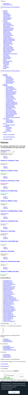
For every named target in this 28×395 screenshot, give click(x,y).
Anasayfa (5, 10)
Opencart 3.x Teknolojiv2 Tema (9, 221)
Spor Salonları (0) (7, 305)
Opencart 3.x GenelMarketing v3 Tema (11, 211)
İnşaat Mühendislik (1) (8, 283)
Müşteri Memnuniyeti (8, 341)
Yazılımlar (5, 21)
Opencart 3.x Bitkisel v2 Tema (9, 200)
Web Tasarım (6, 63)
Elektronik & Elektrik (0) (8, 289)
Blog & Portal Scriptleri (8, 48)
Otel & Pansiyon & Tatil (8, 27)
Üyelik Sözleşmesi (7, 348)
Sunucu (5, 59)
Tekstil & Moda (6, 36)
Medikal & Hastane (7, 42)
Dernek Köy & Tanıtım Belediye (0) (11, 300)
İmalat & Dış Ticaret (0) (8, 301)
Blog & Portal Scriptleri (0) (9, 308)
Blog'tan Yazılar (6, 16)
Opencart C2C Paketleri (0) (9, 321)
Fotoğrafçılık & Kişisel (8, 43)
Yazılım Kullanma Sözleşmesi (9, 349)
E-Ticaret (5, 66)
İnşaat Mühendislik (7, 24)
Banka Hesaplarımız (7, 18)
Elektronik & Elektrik (8, 30)
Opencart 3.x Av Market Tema (9, 190)
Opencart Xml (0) (7, 320)
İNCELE (5, 156)
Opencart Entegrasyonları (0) (9, 316)
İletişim (4, 68)
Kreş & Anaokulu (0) (7, 291)
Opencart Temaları (4, 163)
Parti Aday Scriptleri (7, 46)
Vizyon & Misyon (7, 15)
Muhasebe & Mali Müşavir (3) (9, 299)
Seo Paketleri (6, 67)
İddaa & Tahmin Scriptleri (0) (9, 310)
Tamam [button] (14, 392)
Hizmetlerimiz (6, 62)
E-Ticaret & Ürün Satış (8, 35)
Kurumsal (5, 11)
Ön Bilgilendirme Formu (8, 347)
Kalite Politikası (6, 346)
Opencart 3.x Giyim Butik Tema (9, 241)
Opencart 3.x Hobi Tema (7, 251)
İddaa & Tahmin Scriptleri (8, 50)
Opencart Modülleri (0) (8, 313)
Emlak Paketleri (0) (7, 285)
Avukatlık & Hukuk (7, 37)
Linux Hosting (6, 56)
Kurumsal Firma (6, 22)
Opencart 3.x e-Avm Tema (8, 231)
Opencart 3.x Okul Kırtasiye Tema (10, 261)
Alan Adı (5, 20)
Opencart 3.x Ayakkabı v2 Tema (10, 160)
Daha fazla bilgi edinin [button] (6, 388)
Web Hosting (6, 54)
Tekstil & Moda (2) (7, 295)
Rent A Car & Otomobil (8, 25)
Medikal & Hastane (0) (8, 302)
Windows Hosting (7, 57)
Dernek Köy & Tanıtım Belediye (10, 53)
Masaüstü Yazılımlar (7, 51)
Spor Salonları (6, 45)
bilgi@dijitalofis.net (5, 366)
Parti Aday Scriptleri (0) (8, 306)
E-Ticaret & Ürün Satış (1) (9, 294)
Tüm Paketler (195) (7, 280)
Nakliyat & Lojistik (7, 34)
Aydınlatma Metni (7, 340)
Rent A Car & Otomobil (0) (9, 284)
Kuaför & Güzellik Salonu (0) (9, 297)
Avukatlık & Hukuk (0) (8, 296)
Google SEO (6, 64)
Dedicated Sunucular (7, 61)
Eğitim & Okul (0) (7, 290)
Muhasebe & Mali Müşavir (9, 40)
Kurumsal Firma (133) (8, 281)
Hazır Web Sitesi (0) (7, 312)
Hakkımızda (5, 13)
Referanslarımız (6, 14)
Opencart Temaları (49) (8, 315)
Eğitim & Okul (6, 31)
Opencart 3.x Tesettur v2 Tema (9, 170)
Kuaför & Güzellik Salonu (9, 38)
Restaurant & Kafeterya (8, 29)
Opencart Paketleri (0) (8, 317)
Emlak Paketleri (6, 26)
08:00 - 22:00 (7, 377)
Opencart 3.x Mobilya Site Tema (10, 271)
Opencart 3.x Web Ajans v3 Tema (10, 180)
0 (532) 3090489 (4, 363)
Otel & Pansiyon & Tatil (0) (9, 286)
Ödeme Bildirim (6, 19)
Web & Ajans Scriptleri (8, 47)
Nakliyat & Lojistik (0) (8, 292)
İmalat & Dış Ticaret (7, 41)
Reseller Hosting (6, 58)
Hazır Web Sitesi (6, 52)
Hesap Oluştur (6, 3)
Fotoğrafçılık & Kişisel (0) (9, 303)
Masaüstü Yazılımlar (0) (8, 311)
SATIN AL (5, 157)
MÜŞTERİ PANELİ (7, 4)
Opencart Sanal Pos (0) (8, 318)
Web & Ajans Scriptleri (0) (9, 307)
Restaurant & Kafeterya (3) (9, 287)
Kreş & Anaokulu (7, 32)
